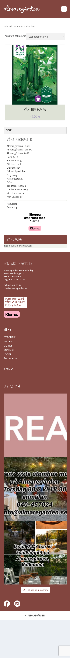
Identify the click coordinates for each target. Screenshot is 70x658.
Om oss (8, 345)
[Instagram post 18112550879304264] (35, 552)
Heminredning (14, 160)
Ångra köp (12, 207)
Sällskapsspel (14, 164)
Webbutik (8, 26)
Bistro (8, 341)
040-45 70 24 (14, 285)
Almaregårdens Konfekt (19, 149)
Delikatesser (13, 167)
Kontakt (9, 350)
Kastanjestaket (15, 178)
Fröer (10, 182)
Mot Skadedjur (14, 196)
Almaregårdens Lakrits (18, 146)
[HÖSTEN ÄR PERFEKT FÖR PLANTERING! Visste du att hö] (35, 425)
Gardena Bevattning (17, 189)
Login (7, 354)
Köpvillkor (12, 203)
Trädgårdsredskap (16, 185)
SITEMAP (8, 369)
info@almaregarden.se (15, 288)
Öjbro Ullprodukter (16, 171)
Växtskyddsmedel (16, 193)
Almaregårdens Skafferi (19, 153)
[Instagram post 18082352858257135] (35, 489)
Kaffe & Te (12, 156)
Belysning (12, 175)
